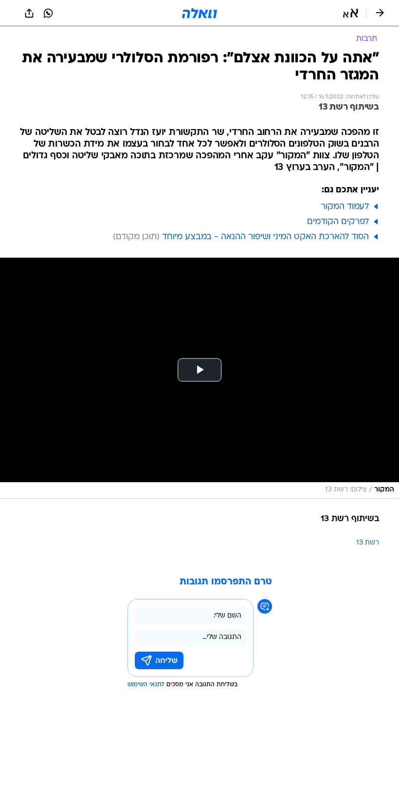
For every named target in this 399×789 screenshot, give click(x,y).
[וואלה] (199, 13)
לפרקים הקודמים (338, 222)
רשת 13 (367, 543)
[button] (350, 13)
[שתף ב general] (29, 13)
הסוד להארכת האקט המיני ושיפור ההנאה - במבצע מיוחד (265, 237)
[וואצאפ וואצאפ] (48, 13)
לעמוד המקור (345, 207)
